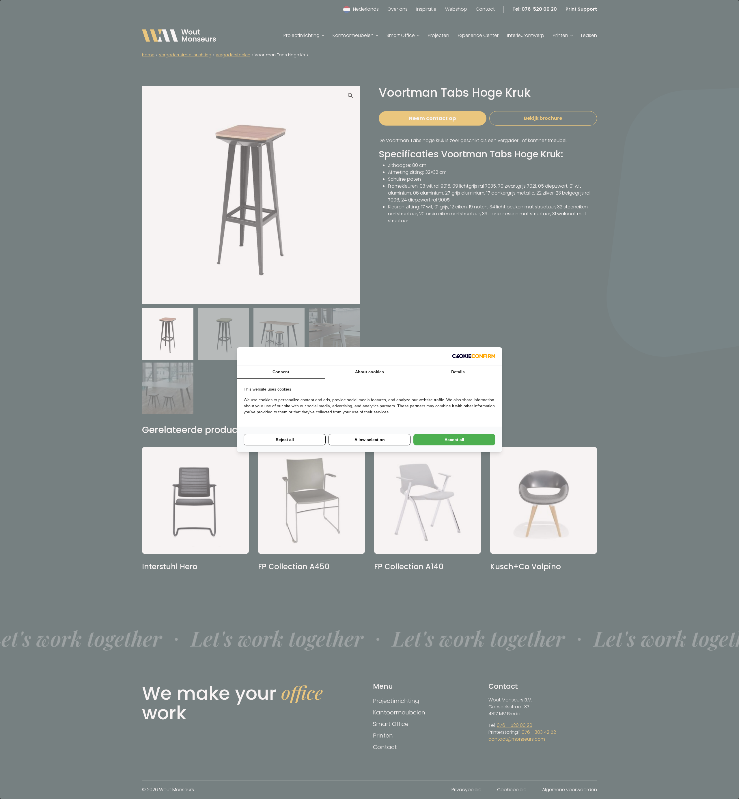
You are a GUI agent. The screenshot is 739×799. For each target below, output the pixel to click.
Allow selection (369, 439)
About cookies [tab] (369, 371)
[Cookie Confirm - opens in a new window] (473, 356)
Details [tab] (458, 371)
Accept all (454, 439)
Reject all (285, 439)
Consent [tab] (281, 371)
